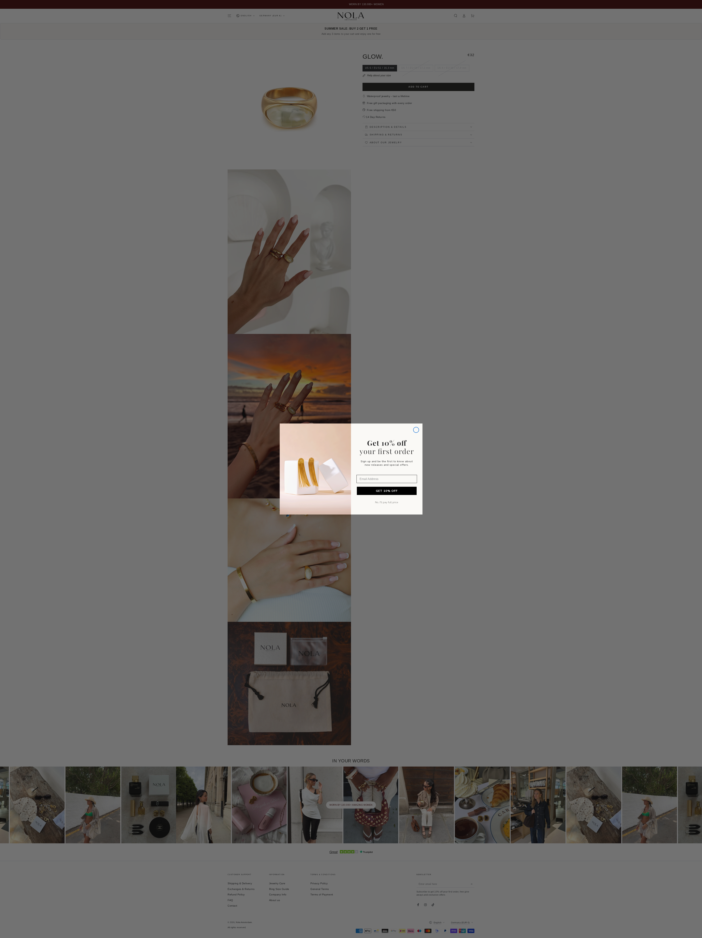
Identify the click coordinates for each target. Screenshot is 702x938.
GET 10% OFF (387, 491)
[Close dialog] (416, 430)
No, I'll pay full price (386, 502)
